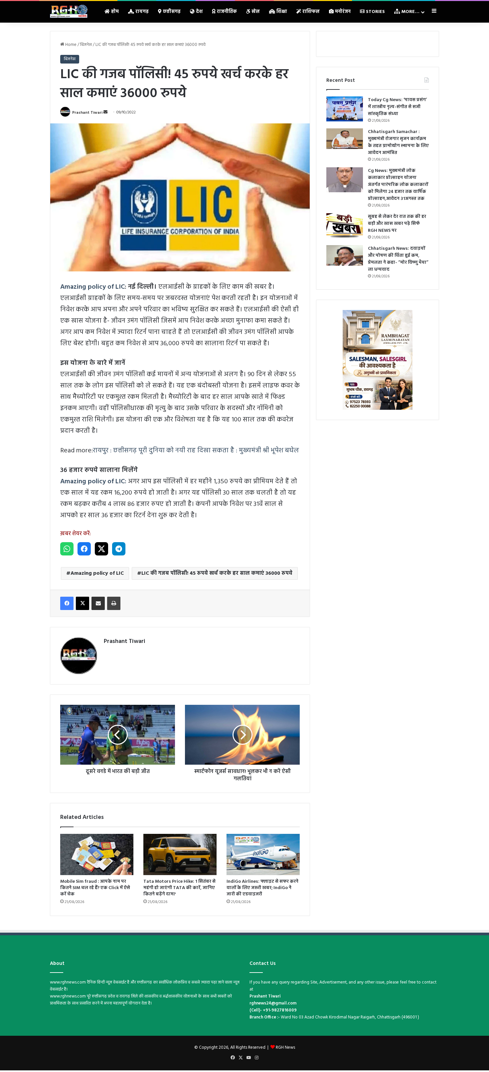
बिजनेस (86, 44)
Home (70, 44)
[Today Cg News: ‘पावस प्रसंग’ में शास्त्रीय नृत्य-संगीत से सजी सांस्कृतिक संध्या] (344, 108)
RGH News (285, 1047)
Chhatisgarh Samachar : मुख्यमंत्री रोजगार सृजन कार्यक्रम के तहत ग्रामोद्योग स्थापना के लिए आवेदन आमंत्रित (398, 142)
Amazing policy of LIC (92, 287)
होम (114, 12)
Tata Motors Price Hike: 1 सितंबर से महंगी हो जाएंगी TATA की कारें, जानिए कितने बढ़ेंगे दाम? (179, 888)
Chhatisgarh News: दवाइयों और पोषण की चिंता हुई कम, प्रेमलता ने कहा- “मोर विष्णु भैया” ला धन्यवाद (398, 259)
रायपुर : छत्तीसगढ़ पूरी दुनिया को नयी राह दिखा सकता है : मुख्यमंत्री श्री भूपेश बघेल (196, 450)
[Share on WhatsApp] (67, 548)
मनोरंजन (342, 12)
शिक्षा (281, 12)
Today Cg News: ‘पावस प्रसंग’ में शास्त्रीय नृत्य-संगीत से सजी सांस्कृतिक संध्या (397, 107)
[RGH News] (69, 11)
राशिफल (310, 12)
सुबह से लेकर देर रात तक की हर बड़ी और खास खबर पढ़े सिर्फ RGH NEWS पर (397, 223)
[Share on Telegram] (118, 548)
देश (199, 12)
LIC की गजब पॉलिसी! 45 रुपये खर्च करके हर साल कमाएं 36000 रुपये (216, 573)
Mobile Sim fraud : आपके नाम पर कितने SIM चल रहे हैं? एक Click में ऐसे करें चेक (95, 888)
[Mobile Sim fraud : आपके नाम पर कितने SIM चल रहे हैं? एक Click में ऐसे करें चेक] (96, 854)
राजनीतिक (226, 12)
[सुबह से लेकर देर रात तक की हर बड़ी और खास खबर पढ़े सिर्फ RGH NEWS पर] (344, 225)
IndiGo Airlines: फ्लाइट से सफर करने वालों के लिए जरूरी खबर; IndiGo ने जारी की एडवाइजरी (262, 888)
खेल (255, 12)
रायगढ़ (141, 12)
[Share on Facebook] (84, 548)
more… (409, 12)
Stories (375, 12)
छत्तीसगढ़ (171, 12)
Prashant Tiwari (87, 112)
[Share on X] (101, 548)
